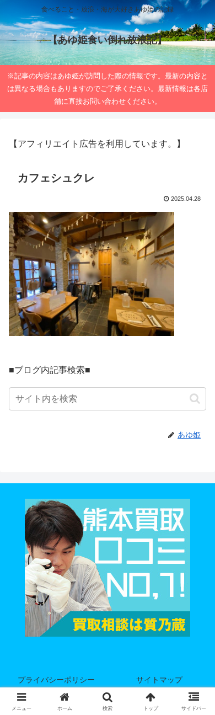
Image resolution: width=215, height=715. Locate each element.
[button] (195, 398)
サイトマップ (159, 679)
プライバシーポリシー (56, 679)
